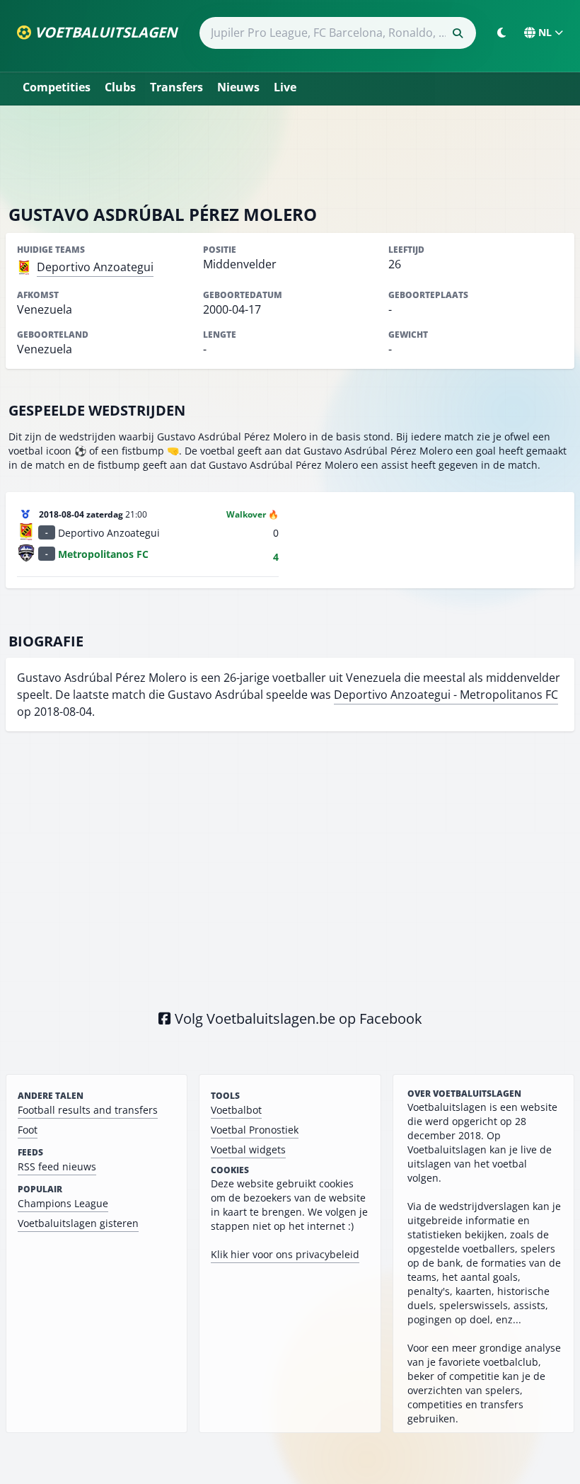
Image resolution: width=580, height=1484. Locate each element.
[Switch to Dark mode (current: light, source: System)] (501, 32)
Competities (57, 87)
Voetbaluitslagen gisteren (78, 1223)
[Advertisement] (290, 154)
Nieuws (238, 87)
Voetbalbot (236, 1110)
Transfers (176, 87)
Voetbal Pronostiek (254, 1129)
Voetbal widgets (248, 1149)
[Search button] (458, 33)
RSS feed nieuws (57, 1166)
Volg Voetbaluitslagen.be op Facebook (296, 1018)
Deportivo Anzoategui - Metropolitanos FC (446, 694)
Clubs (120, 87)
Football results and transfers (88, 1110)
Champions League (63, 1203)
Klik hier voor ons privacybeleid (285, 1254)
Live (285, 87)
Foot (27, 1129)
